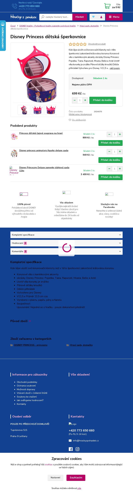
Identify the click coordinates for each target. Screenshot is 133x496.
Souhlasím (76, 477)
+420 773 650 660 (29, 6)
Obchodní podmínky (27, 382)
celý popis (115, 68)
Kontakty (21, 404)
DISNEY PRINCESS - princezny (30, 345)
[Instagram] (79, 450)
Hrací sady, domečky (89, 26)
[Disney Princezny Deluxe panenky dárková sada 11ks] (14, 170)
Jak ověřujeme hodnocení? (30, 400)
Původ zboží (19, 321)
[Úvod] (23, 17)
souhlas (48, 464)
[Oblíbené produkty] (93, 17)
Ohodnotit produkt (97, 44)
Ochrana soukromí (26, 385)
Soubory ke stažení (27, 396)
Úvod (12, 26)
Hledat (79, 17)
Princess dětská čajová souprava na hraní (41, 133)
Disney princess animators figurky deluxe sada (43, 150)
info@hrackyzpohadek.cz (86, 440)
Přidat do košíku (102, 100)
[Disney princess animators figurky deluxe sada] (14, 153)
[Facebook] (72, 450)
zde (79, 488)
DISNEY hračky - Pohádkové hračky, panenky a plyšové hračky (47, 26)
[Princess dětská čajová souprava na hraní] (14, 136)
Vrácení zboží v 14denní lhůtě (32, 393)
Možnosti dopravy (26, 389)
